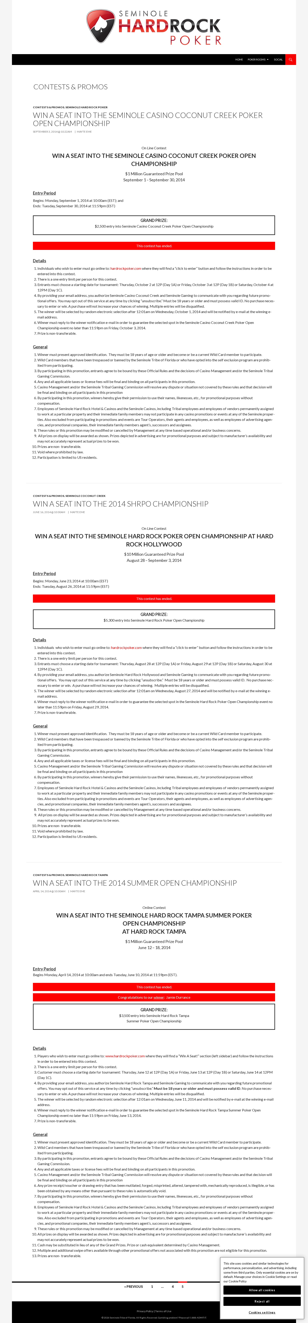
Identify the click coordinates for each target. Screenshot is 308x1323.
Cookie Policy (238, 1281)
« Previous (133, 1286)
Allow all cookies (262, 1290)
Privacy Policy (145, 1311)
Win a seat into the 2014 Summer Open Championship (135, 882)
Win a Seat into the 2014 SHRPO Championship (120, 503)
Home (239, 59)
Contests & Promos (48, 107)
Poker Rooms (256, 59)
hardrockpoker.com (125, 268)
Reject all (262, 1301)
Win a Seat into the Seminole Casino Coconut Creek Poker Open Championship (148, 119)
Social (278, 59)
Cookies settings (262, 1312)
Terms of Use (163, 1311)
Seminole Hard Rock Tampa (86, 875)
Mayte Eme (84, 131)
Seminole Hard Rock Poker (86, 107)
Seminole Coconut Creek (85, 496)
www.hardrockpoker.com (125, 1056)
